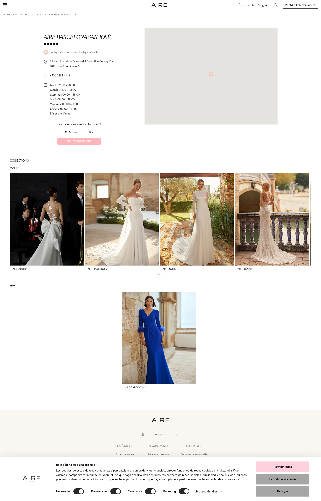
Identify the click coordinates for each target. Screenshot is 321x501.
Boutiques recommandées (194, 454)
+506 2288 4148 (60, 75)
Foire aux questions (158, 454)
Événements (246, 5)
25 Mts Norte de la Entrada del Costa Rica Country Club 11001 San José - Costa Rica (82, 64)
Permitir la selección (282, 479)
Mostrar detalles (207, 491)
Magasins (264, 5)
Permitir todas (282, 466)
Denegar (282, 491)
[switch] (115, 491)
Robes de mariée (125, 454)
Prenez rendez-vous (300, 5)
